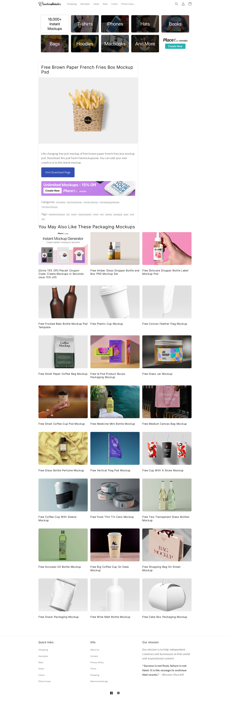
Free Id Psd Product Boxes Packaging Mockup (107, 375)
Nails (40, 662)
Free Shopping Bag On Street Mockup (161, 568)
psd (43, 219)
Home (41, 668)
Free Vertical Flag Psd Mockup (110, 470)
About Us (94, 649)
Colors (41, 675)
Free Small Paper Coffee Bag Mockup (62, 373)
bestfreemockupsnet (57, 214)
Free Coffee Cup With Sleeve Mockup (57, 518)
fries (101, 214)
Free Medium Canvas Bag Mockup (164, 423)
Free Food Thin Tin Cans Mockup (112, 516)
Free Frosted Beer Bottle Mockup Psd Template (63, 325)
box (68, 214)
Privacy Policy (97, 662)
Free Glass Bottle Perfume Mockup (61, 470)
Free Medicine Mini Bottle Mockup (112, 423)
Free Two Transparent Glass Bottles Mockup (165, 518)
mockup (108, 214)
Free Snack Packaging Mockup (58, 617)
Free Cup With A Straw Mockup (162, 470)
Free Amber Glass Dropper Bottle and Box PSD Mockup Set (114, 272)
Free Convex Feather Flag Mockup (164, 323)
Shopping (43, 649)
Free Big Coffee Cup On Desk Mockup (109, 568)
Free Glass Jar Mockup (157, 373)
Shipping (94, 675)
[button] (176, 4)
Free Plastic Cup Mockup (106, 323)
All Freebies (60, 202)
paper (126, 214)
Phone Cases (44, 681)
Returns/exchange (99, 681)
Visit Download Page (58, 172)
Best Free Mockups (74, 202)
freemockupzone (84, 214)
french (95, 214)
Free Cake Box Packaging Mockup (164, 617)
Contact (94, 656)
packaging (118, 214)
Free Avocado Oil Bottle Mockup (59, 566)
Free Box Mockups (91, 202)
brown (73, 214)
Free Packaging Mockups (109, 202)
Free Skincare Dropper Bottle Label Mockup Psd (165, 272)
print (132, 214)
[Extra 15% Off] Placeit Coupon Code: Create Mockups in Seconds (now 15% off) (61, 274)
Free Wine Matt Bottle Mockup (110, 617)
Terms (93, 668)
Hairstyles (43, 656)
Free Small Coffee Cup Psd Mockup (61, 423)
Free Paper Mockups (49, 207)
